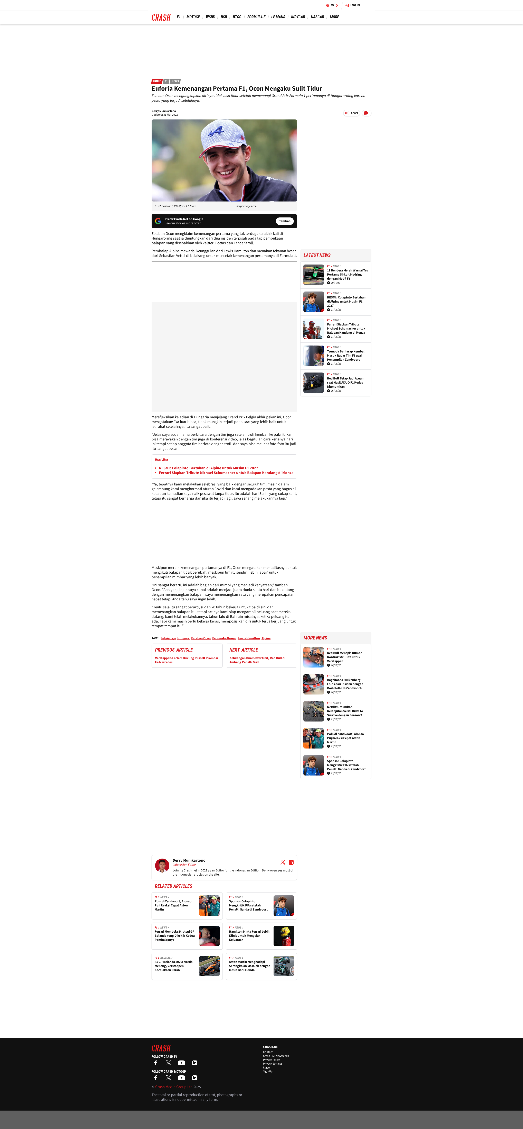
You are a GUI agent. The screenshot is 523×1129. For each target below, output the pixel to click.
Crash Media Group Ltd (174, 1087)
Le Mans (278, 17)
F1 (178, 17)
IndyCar (298, 17)
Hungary (183, 638)
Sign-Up (268, 1071)
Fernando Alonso (224, 638)
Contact (268, 1052)
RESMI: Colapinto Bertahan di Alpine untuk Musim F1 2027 (208, 468)
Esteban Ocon (201, 638)
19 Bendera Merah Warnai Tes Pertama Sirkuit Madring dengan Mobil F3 (347, 274)
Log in (355, 5)
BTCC (237, 17)
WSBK (210, 17)
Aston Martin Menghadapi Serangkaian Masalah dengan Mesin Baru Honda (249, 966)
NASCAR (317, 17)
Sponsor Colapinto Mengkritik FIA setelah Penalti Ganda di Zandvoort (248, 905)
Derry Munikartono (164, 111)
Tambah (285, 221)
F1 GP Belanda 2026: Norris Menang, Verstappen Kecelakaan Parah (173, 966)
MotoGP (193, 17)
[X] (169, 1064)
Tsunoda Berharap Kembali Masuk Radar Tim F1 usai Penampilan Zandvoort (346, 355)
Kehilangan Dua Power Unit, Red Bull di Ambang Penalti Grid (257, 660)
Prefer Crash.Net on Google (184, 219)
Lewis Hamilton (249, 638)
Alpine (266, 638)
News (175, 81)
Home (157, 81)
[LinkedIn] (196, 1064)
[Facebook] (156, 1064)
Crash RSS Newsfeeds (276, 1056)
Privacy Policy (271, 1059)
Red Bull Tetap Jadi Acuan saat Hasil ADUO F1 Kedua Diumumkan (345, 382)
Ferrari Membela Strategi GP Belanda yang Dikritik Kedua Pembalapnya (175, 936)
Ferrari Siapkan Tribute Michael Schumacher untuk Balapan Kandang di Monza (226, 473)
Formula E (256, 17)
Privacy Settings (272, 1063)
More (334, 17)
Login (266, 1067)
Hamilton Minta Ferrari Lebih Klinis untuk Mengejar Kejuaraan (249, 936)
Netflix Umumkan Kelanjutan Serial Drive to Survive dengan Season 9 (345, 711)
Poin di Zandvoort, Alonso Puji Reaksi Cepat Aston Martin (173, 905)
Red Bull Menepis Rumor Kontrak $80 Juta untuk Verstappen (344, 657)
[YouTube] (183, 1064)
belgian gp (168, 638)
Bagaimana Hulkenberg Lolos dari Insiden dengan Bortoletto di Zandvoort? (345, 684)
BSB (224, 17)
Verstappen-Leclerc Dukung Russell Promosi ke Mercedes (186, 660)
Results (165, 957)
